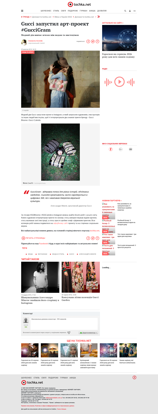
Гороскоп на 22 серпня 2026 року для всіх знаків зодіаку (49, 362)
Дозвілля (102, 11)
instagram (42, 254)
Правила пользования (27, 406)
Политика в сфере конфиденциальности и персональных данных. (54, 406)
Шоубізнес (46, 11)
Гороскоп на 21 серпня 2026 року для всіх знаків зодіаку (69, 362)
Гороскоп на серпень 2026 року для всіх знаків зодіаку (118, 55)
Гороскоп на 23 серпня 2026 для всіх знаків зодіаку (30, 362)
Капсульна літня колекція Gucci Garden (80, 299)
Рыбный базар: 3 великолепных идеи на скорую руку (126, 222)
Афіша (92, 11)
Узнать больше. (61, 409)
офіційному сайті (60, 223)
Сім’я (63, 11)
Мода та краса (27, 52)
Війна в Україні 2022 (63, 17)
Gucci (71, 254)
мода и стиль (58, 254)
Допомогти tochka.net (42, 17)
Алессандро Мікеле (87, 254)
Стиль (56, 11)
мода (30, 254)
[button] (130, 11)
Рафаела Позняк (35, 41)
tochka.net (94, 231)
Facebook (43, 244)
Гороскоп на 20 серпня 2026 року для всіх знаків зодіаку (108, 362)
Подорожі (73, 11)
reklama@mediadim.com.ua (54, 398)
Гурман (83, 11)
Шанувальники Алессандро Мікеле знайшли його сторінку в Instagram (40, 300)
